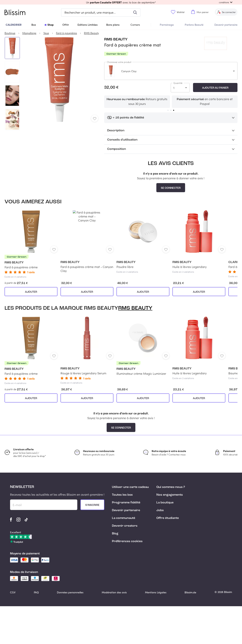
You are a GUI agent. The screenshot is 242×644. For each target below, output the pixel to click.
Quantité (177, 82)
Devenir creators (124, 525)
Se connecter (171, 188)
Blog (115, 533)
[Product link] (31, 244)
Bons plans (112, 24)
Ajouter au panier (215, 88)
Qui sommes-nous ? (170, 487)
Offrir (65, 24)
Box (33, 24)
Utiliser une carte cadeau (130, 487)
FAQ (36, 592)
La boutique (165, 502)
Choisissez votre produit (119, 61)
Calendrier (14, 24)
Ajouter (31, 292)
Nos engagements (169, 494)
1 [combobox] (173, 88)
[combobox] (170, 71)
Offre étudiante (167, 518)
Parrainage (167, 24)
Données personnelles (70, 592)
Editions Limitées (88, 24)
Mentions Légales (155, 592)
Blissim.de (190, 592)
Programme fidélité (126, 502)
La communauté (123, 518)
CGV (13, 592)
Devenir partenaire (225, 24)
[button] (121, 2)
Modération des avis (114, 592)
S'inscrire (92, 505)
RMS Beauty (116, 39)
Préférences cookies (127, 541)
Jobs (160, 510)
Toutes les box (122, 494)
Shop (50, 24)
